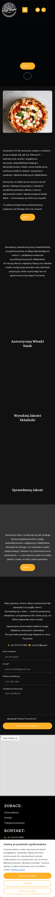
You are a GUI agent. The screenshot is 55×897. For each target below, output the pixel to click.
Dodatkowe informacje (13, 689)
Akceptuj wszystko (27, 876)
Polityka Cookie (18, 869)
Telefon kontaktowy (11, 676)
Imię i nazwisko (9, 651)
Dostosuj (27, 883)
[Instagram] (43, 10)
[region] (27, 868)
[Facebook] (37, 10)
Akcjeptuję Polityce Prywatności (21, 718)
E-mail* (6, 664)
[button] (25, 10)
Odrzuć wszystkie (27, 891)
